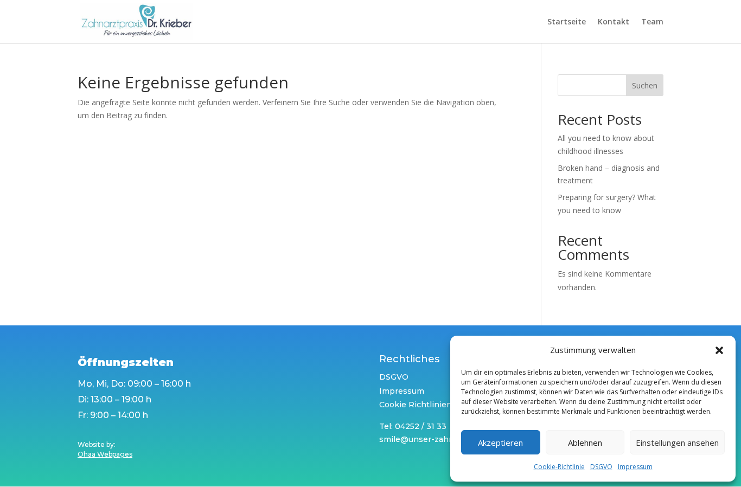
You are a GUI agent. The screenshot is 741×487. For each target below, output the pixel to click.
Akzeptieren (500, 442)
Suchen (644, 85)
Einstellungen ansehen (677, 442)
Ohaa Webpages (105, 454)
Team (652, 22)
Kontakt (613, 22)
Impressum (635, 466)
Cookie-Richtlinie (559, 466)
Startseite (566, 22)
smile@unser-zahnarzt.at (428, 439)
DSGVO (601, 466)
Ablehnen (585, 442)
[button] (719, 350)
